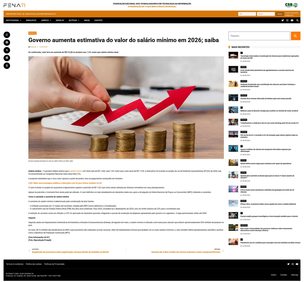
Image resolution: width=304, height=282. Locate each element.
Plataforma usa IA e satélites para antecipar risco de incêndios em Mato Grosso (270, 243)
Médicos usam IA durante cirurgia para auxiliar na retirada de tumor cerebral (269, 111)
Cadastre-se (289, 15)
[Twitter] (283, 20)
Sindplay (60, 20)
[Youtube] (292, 20)
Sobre (273, 275)
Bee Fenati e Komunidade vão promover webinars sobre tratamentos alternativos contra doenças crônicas (266, 229)
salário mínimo (76, 171)
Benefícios (244, 225)
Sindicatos (31, 20)
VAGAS (87, 20)
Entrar (280, 14)
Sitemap (294, 275)
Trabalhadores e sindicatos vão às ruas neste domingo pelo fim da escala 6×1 (269, 123)
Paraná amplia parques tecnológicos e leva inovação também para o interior (269, 216)
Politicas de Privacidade (54, 264)
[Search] (295, 36)
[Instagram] (287, 20)
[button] (297, 20)
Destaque (243, 81)
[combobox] (259, 36)
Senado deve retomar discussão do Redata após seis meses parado (265, 98)
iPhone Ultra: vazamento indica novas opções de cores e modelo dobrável (268, 204)
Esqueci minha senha (291, 13)
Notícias (73, 20)
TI (241, 52)
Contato (98, 20)
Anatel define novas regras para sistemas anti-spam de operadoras (265, 163)
